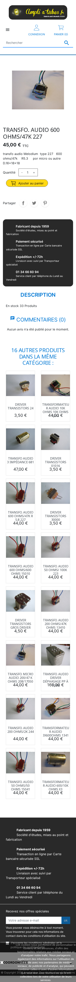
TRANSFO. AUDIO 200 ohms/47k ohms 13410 (55, 624)
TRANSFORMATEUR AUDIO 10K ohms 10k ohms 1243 (55, 410)
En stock (12, 306)
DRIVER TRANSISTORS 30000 (55, 516)
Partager (23, 203)
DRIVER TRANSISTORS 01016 (55, 462)
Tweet (34, 203)
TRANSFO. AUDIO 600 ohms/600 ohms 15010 (20, 570)
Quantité (9, 172)
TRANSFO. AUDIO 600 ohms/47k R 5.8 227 (20, 516)
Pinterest (45, 203)
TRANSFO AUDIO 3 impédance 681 (20, 460)
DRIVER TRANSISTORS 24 (20, 406)
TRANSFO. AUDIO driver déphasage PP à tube (55, 679)
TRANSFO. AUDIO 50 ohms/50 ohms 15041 (20, 785)
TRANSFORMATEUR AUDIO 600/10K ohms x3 (55, 785)
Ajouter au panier (30, 183)
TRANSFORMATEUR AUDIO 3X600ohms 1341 (55, 731)
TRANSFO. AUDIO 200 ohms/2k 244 (20, 730)
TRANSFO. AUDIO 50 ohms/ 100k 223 (55, 570)
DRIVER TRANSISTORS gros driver (20, 624)
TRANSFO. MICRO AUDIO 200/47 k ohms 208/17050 (20, 678)
